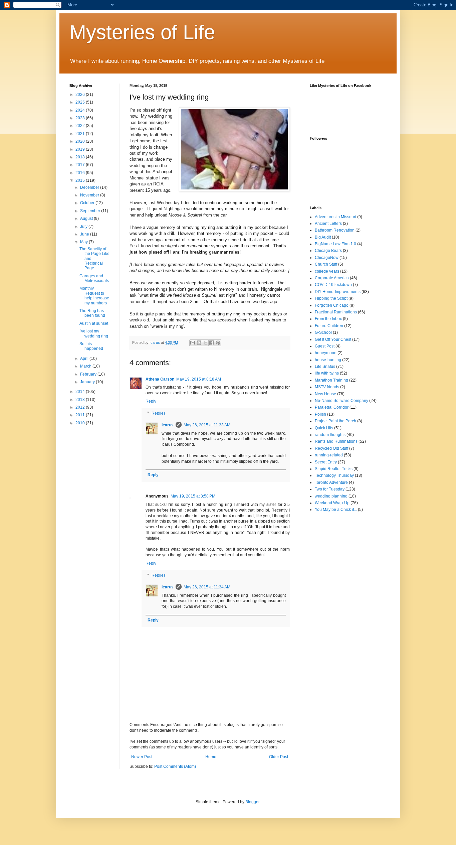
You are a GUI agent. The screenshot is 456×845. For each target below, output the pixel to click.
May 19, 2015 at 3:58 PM (193, 496)
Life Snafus (325, 366)
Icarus (168, 425)
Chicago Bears (328, 250)
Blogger (252, 802)
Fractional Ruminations (336, 312)
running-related (329, 455)
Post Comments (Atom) (175, 766)
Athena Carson (160, 379)
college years (327, 271)
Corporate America (332, 278)
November (90, 195)
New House (325, 394)
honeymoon (325, 352)
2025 (80, 102)
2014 (80, 391)
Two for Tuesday (330, 489)
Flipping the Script (331, 298)
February (88, 374)
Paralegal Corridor (332, 407)
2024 (80, 110)
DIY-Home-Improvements (338, 291)
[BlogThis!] (199, 342)
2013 (80, 399)
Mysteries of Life (142, 32)
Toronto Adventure (331, 482)
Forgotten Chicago (332, 305)
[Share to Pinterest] (218, 342)
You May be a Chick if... (336, 509)
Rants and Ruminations (336, 441)
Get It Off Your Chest (333, 339)
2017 (80, 164)
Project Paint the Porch (335, 421)
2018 (80, 157)
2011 (80, 415)
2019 (80, 149)
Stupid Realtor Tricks (334, 468)
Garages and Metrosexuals (94, 278)
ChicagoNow (326, 257)
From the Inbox (328, 318)
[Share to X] (205, 342)
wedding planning (331, 496)
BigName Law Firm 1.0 (335, 244)
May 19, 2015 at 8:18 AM (198, 379)
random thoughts (330, 434)
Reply (151, 401)
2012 (80, 407)
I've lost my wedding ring (93, 333)
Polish (320, 414)
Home (210, 756)
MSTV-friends (327, 387)
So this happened (91, 346)
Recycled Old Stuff (331, 448)
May (84, 242)
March (86, 366)
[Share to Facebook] (211, 342)
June (85, 234)
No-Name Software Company (341, 400)
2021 (80, 133)
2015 (80, 180)
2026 (80, 94)
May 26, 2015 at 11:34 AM (207, 587)
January (88, 382)
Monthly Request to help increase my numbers (94, 295)
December (90, 187)
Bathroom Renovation (335, 230)
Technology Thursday (334, 475)
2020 (80, 141)
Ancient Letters (328, 223)
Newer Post (141, 756)
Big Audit (323, 237)
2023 (80, 118)
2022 (80, 125)
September (90, 210)
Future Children (329, 325)
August (87, 218)
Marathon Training (331, 380)
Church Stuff (326, 264)
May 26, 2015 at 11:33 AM (207, 425)
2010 (80, 423)
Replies (159, 413)
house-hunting (328, 360)
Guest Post (324, 346)
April (84, 358)
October (87, 202)
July (84, 226)
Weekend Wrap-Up (332, 503)
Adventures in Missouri (335, 217)
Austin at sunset (93, 323)
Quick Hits (324, 428)
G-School (323, 332)
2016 (80, 172)
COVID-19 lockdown (333, 284)
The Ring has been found (92, 313)
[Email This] (192, 342)
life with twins (327, 373)
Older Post (278, 756)
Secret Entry (326, 462)
